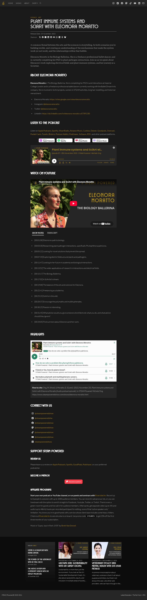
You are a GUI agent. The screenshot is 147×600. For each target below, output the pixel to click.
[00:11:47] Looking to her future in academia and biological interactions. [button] (63, 262)
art (39, 17)
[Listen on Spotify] (65, 140)
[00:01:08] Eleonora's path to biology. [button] (49, 240)
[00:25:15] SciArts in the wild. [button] (46, 296)
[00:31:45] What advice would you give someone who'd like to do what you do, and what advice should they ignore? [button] (72, 314)
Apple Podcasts (44, 130)
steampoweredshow (43, 442)
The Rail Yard (137, 595)
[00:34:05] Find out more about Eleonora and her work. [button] (56, 322)
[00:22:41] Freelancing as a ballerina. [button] (49, 290)
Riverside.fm (100, 495)
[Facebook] (122, 3)
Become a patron (74, 482)
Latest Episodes (126, 595)
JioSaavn (82, 134)
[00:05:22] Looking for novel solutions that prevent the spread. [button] (59, 251)
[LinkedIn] (139, 3)
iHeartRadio (64, 130)
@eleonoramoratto (51, 104)
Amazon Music (76, 130)
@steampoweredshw (43, 418)
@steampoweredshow (44, 413)
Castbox (86, 130)
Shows (18, 3)
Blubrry (52, 134)
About (26, 3)
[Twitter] (118, 3)
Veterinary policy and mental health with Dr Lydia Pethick (106, 566)
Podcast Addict (62, 134)
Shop (34, 3)
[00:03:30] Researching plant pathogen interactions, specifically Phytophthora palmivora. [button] (70, 246)
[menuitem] (10, 3)
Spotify (55, 130)
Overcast (111, 130)
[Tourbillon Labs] (3, 3)
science (33, 17)
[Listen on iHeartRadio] (82, 140)
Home (10, 3)
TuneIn (45, 134)
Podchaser (73, 134)
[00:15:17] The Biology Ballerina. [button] (47, 274)
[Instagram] (113, 3)
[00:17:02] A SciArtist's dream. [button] (46, 279)
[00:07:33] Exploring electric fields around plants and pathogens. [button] (60, 257)
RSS (89, 134)
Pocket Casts (35, 134)
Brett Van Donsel (68, 525)
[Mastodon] (126, 3)
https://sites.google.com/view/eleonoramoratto (70, 99)
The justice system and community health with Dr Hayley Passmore (38, 571)
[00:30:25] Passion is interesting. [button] (47, 307)
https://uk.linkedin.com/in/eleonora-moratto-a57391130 (66, 113)
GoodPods (77, 464)
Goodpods (101, 130)
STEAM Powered (7, 595)
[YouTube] (135, 3)
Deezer (94, 130)
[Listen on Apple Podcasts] (47, 140)
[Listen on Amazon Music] (100, 140)
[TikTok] (130, 3)
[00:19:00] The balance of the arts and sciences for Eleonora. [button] (58, 285)
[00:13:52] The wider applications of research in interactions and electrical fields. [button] (66, 268)
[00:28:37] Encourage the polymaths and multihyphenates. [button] (58, 301)
